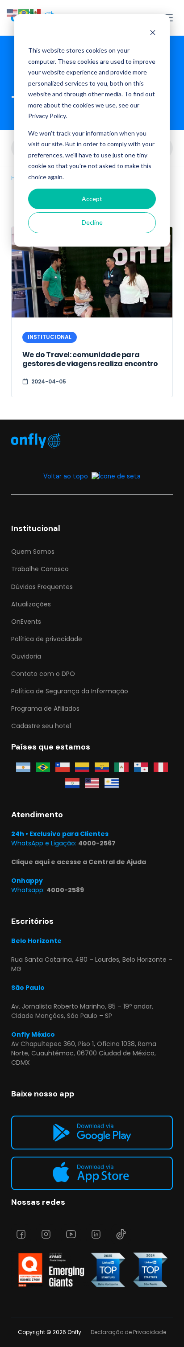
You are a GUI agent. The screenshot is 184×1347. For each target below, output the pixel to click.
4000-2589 (65, 890)
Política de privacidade (46, 638)
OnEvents (26, 621)
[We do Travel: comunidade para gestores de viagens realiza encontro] (92, 272)
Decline (92, 222)
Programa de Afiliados (45, 708)
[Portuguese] (24, 12)
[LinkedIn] (96, 1234)
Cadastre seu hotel (41, 725)
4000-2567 (97, 843)
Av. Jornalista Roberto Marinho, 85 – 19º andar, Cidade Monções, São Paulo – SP (82, 1011)
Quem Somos (32, 551)
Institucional (49, 337)
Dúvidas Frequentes (42, 586)
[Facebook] (21, 1234)
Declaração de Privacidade (128, 1332)
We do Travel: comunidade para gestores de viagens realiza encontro (90, 359)
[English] (12, 12)
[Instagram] (46, 1234)
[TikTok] (121, 1234)
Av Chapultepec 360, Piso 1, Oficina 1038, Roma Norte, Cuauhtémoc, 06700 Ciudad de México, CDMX (83, 1053)
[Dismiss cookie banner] (153, 33)
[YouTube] (71, 1234)
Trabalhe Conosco (40, 568)
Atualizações (31, 604)
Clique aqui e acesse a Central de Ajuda (78, 861)
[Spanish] (36, 12)
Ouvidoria (26, 656)
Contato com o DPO (43, 673)
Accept (92, 198)
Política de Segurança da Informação (69, 691)
